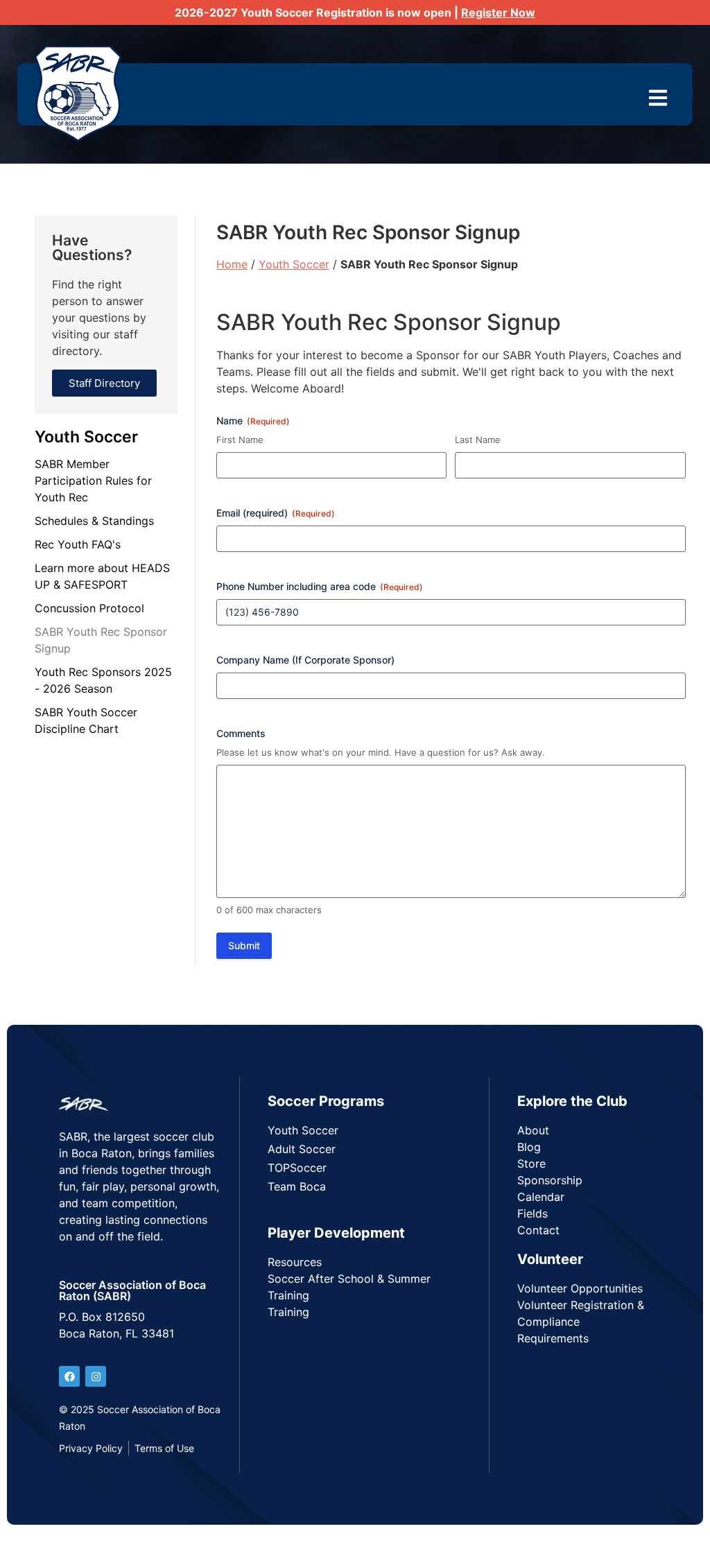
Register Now (498, 12)
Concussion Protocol (89, 608)
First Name (239, 439)
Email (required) (275, 513)
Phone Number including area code (319, 586)
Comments (241, 733)
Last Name (478, 439)
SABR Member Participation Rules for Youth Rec (93, 480)
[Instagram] (95, 1376)
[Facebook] (69, 1376)
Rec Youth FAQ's (78, 544)
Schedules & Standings (94, 521)
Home (232, 264)
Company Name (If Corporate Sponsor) (305, 660)
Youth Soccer (86, 437)
